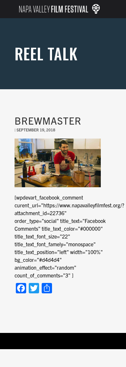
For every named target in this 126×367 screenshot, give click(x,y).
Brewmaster (48, 120)
